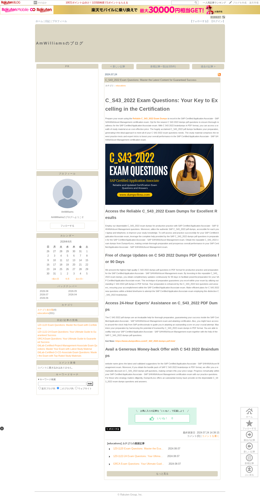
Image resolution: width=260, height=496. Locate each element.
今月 (67, 279)
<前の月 (55, 279)
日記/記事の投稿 (67, 320)
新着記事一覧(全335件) (163, 66)
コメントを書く (210, 436)
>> (214, 2)
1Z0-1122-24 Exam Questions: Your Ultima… (138, 456)
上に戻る (249, 475)
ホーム (39, 21)
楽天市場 (253, 2)
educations (43, 313)
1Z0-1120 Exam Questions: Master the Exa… (138, 448)
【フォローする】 (200, 21)
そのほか (42, 2)
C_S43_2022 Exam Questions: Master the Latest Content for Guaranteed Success (150, 80)
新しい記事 (249, 451)
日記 (47, 21)
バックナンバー (67, 286)
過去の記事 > (208, 66)
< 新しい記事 (117, 66)
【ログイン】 (217, 21)
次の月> (79, 279)
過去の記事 (249, 440)
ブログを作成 (239, 2)
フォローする (249, 428)
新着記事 (249, 463)
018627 (216, 17)
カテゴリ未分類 (45, 309)
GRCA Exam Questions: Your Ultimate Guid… (138, 463)
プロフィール (59, 21)
